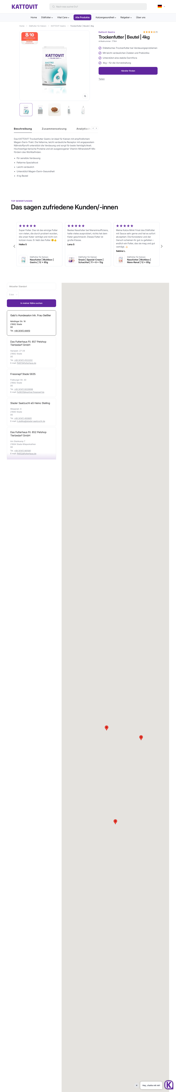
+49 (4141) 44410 (22, 330)
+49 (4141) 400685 (23, 418)
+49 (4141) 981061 (22, 450)
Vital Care (62, 17)
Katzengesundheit (105, 17)
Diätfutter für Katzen (37, 26)
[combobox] (100, 6)
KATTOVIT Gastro (58, 26)
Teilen (102, 79)
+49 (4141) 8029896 (23, 389)
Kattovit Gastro (107, 32)
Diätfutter (46, 17)
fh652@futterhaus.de (26, 453)
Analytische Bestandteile (92, 128)
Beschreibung (23, 128)
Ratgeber (125, 17)
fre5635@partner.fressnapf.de (30, 392)
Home (34, 17)
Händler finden (128, 71)
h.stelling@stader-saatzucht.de (31, 421)
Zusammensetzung (54, 128)
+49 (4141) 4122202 (23, 360)
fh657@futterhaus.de (26, 363)
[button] (150, 32)
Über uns (140, 17)
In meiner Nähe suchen (31, 303)
